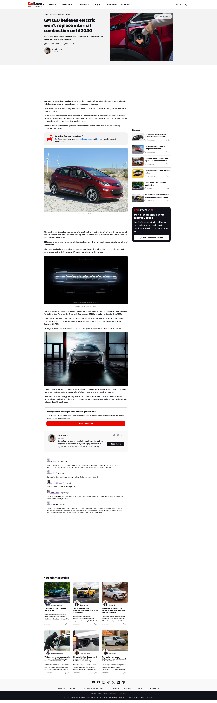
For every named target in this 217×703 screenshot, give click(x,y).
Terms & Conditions (109, 694)
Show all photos (164, 16)
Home (46, 14)
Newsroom (74, 688)
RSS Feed (122, 694)
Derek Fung (57, 49)
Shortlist (82, 4)
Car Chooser (111, 4)
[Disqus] (86, 485)
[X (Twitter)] (113, 682)
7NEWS (140, 688)
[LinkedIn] (118, 682)
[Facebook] (98, 682)
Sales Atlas (126, 4)
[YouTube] (93, 682)
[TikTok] (108, 682)
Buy (96, 4)
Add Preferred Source (153, 237)
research (79, 139)
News (51, 4)
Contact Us (128, 688)
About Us (61, 688)
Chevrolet (61, 14)
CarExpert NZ (154, 688)
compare (88, 139)
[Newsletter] (177, 4)
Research (66, 4)
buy (98, 139)
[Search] (181, 4)
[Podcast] (123, 682)
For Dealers (114, 688)
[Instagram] (103, 682)
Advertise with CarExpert (94, 688)
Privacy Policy (96, 694)
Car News (53, 14)
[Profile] (186, 4)
